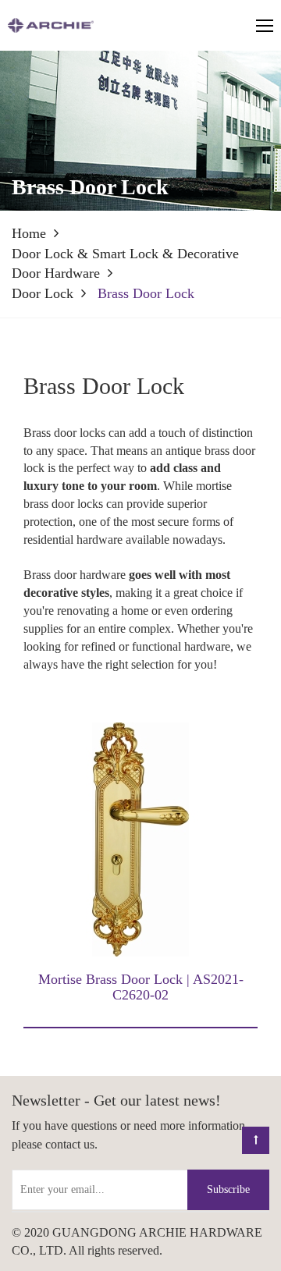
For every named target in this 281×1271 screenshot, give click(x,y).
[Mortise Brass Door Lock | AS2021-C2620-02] (140, 838)
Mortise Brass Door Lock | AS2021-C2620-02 (141, 987)
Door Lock (42, 293)
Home (29, 233)
